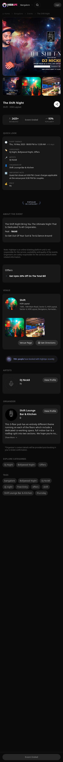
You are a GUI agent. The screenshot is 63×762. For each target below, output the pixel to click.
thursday (41, 492)
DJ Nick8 (45, 480)
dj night (8, 486)
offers (36, 486)
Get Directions (48, 342)
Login (57, 5)
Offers (37, 152)
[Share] (57, 104)
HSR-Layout (15, 106)
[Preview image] (14, 327)
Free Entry (22, 486)
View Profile (50, 379)
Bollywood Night (25, 152)
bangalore (9, 480)
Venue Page (26, 342)
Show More (10, 437)
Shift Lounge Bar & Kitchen (18, 492)
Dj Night (13, 152)
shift (45, 486)
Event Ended (31, 757)
